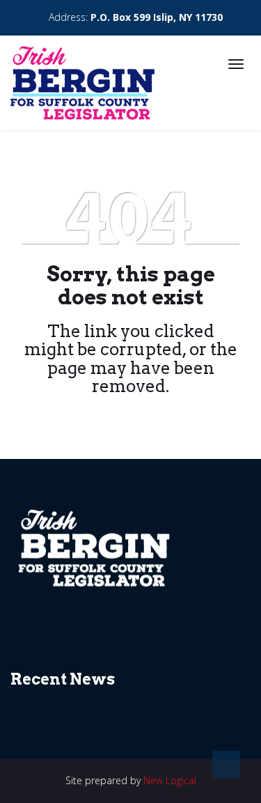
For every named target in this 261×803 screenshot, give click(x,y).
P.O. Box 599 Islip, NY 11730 (156, 17)
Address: (134, 17)
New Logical (169, 780)
